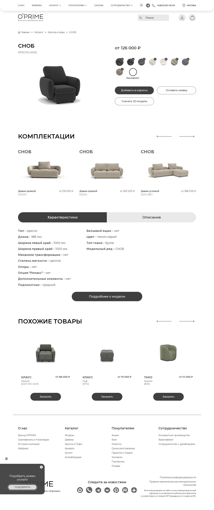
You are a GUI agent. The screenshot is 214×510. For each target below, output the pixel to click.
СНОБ (72, 32)
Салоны (98, 5)
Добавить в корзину (134, 90)
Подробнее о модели (107, 296)
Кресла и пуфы (56, 32)
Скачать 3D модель (134, 101)
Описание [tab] (151, 217)
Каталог (38, 32)
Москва (191, 5)
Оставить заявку (176, 90)
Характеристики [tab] (62, 217)
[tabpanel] (107, 258)
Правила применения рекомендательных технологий (172, 483)
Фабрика (37, 5)
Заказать (46, 396)
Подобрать (22, 487)
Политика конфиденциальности (178, 477)
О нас (21, 5)
